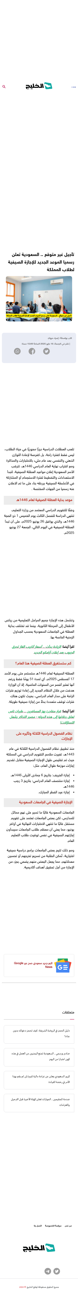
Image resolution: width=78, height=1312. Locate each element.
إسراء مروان (53, 338)
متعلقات (68, 1013)
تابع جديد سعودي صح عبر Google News (33, 965)
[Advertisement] (39, 39)
